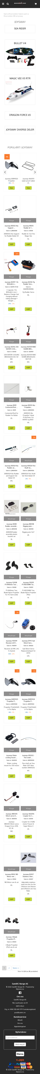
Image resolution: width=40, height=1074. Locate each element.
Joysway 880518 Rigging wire (28, 525)
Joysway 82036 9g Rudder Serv (28, 283)
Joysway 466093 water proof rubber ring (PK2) (28, 181)
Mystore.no (20, 989)
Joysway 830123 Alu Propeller (28, 406)
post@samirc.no (20, 1012)
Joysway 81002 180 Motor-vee (11, 875)
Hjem (5, 14)
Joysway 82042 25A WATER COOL (11, 348)
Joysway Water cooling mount (11, 756)
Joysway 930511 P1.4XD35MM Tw (28, 584)
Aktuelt (20, 1020)
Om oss (20, 1023)
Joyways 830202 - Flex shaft (28, 756)
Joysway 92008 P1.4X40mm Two (11, 584)
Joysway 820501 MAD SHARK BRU (28, 348)
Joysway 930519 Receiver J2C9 (11, 642)
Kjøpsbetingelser (20, 1026)
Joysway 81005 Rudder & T (28, 227)
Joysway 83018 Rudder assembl (11, 525)
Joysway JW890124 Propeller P (28, 700)
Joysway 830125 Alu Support (11, 227)
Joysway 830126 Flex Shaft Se (28, 467)
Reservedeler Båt (10, 16)
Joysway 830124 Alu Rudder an (11, 467)
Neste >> (16, 968)
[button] (5, 172)
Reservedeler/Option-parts (18, 14)
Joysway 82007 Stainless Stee (28, 875)
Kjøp (11, 188)
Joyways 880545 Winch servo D (11, 815)
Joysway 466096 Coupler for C (28, 815)
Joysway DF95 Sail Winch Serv (28, 642)
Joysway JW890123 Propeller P (11, 700)
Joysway (20, 16)
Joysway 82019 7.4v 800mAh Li (11, 283)
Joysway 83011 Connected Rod (11, 406)
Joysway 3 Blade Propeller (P (11, 938)
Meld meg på (20, 1044)
